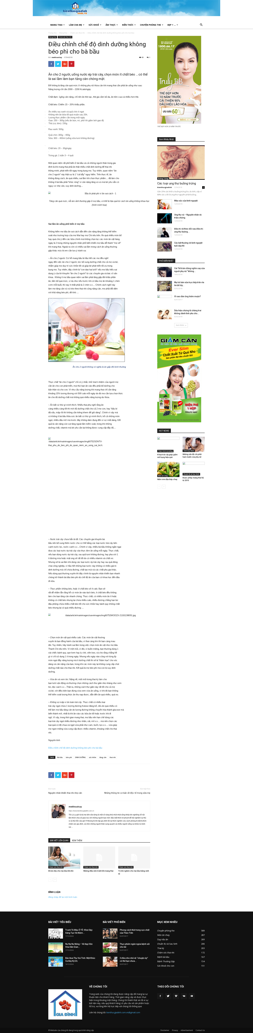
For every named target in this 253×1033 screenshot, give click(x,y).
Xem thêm (180, 325)
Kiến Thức (127, 24)
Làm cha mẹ (75, 24)
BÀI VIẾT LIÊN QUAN (59, 840)
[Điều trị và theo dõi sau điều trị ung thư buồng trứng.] (164, 232)
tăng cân (102, 757)
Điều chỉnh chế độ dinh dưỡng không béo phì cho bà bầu (75, 748)
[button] (201, 25)
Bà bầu (60, 757)
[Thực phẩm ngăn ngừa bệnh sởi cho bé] (110, 948)
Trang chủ (52, 33)
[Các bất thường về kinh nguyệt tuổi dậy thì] (164, 246)
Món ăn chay (163, 476)
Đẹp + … (171, 24)
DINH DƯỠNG (80, 757)
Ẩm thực (111, 24)
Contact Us (200, 1030)
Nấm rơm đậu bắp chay (167, 479)
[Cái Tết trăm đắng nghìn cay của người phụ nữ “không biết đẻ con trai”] (164, 272)
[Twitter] (168, 996)
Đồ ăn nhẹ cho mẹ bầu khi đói (60, 871)
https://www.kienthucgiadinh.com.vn (81, 811)
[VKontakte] (184, 996)
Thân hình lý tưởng (165, 451)
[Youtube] (192, 996)
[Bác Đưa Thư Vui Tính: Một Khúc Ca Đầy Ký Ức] (55, 962)
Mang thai (56, 24)
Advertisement (187, 1030)
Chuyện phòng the (150, 24)
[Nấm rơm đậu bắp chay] (168, 469)
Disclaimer (164, 1030)
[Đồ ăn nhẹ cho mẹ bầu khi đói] (64, 857)
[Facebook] (160, 996)
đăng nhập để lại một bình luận (62, 897)
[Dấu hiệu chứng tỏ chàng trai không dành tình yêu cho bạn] (164, 314)
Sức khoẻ (94, 24)
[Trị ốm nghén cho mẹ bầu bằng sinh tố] (134, 857)
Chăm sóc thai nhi (77, 33)
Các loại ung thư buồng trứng (176, 183)
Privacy (175, 1030)
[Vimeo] (176, 996)
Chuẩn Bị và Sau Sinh (191, 474)
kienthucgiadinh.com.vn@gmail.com (123, 1012)
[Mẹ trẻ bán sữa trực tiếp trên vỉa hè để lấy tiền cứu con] (164, 286)
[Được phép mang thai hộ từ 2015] (194, 468)
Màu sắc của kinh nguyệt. (186, 201)
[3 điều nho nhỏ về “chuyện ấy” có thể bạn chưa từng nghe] (110, 962)
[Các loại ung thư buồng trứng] (181, 162)
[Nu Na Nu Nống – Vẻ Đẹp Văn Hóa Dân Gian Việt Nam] (55, 948)
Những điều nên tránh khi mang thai (98, 871)
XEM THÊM (77, 840)
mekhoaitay (57, 57)
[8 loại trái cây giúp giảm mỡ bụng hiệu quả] (168, 444)
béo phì (69, 757)
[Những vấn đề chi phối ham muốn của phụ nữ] (194, 444)
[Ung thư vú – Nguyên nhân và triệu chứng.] (164, 218)
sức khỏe (92, 757)
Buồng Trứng (163, 178)
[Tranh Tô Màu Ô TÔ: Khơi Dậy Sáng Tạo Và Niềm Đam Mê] (55, 933)
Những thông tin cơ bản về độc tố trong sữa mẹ (127, 793)
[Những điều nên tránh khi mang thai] (99, 857)
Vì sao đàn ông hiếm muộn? (187, 296)
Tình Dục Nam (188, 451)
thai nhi (113, 757)
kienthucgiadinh (164, 187)
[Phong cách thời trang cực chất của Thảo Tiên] (110, 933)
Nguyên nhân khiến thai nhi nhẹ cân (65, 793)
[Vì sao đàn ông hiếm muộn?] (164, 300)
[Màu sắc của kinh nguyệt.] (164, 204)
